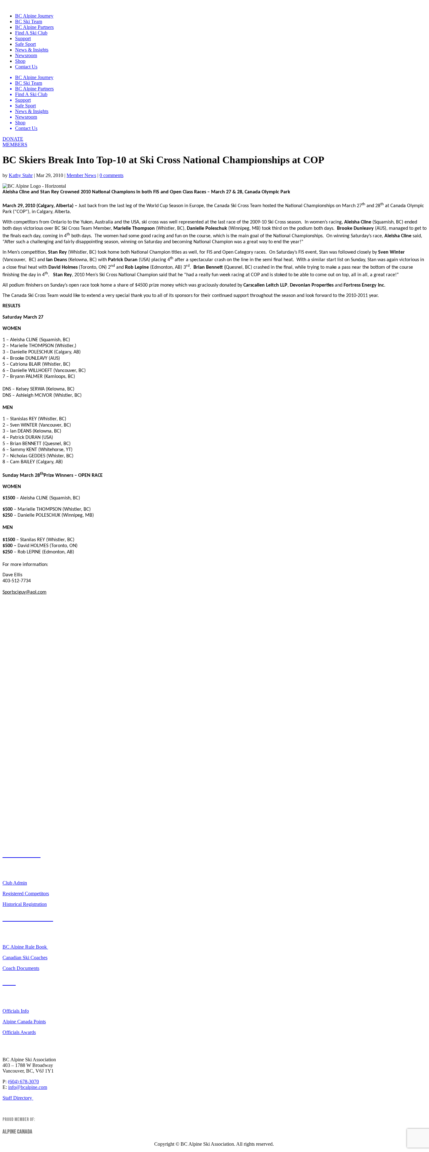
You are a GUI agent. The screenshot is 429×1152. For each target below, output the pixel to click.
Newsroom (26, 55)
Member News (81, 175)
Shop (20, 61)
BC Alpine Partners (34, 27)
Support (23, 38)
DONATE (13, 139)
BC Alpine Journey (34, 16)
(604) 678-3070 (23, 1081)
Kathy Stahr (21, 175)
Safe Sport (25, 44)
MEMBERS (15, 144)
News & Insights (31, 49)
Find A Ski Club (31, 32)
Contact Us (26, 66)
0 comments (111, 175)
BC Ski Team (28, 21)
